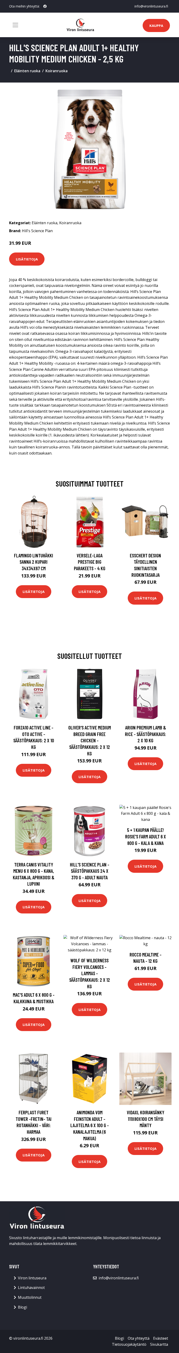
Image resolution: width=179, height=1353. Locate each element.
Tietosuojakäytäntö (129, 1344)
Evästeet (160, 1338)
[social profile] (44, 6)
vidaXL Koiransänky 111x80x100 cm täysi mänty (145, 1118)
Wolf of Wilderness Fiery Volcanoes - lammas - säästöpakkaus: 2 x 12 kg (89, 973)
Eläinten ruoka (27, 70)
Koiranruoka (56, 70)
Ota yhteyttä (138, 1338)
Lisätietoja (27, 259)
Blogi (22, 1307)
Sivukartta (159, 1344)
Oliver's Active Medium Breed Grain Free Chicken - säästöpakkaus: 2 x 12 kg (89, 740)
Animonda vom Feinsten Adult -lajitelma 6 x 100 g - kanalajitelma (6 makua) (89, 1125)
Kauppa (156, 25)
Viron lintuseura (32, 1278)
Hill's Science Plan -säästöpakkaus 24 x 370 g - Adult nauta (89, 871)
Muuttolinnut (29, 1297)
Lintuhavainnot (31, 1287)
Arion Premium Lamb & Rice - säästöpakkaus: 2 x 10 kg (145, 734)
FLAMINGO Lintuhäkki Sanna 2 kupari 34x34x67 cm (33, 561)
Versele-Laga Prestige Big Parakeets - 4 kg (89, 561)
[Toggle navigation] (15, 25)
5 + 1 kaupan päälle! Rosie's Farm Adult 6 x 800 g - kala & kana (145, 836)
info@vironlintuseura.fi (151, 6)
